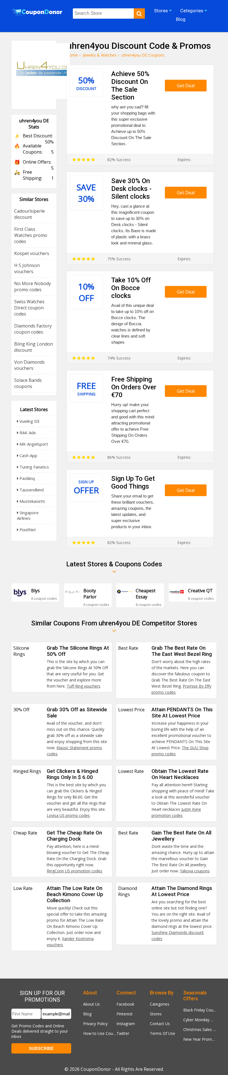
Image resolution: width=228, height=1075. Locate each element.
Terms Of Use (162, 1033)
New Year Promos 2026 (200, 1039)
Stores (156, 1013)
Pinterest (125, 1013)
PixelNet (27, 529)
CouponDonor (96, 1069)
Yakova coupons (195, 870)
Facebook (125, 1004)
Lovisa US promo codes (68, 815)
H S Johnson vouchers (27, 268)
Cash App (27, 455)
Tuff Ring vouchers (83, 686)
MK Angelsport (33, 444)
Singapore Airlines (28, 515)
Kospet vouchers (31, 253)
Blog (87, 1013)
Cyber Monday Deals (200, 1019)
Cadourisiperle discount (29, 214)
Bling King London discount (33, 347)
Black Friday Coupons (200, 1010)
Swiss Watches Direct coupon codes (29, 308)
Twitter (123, 1033)
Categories (159, 1004)
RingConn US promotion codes (74, 870)
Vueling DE (29, 421)
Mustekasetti (31, 501)
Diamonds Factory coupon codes (33, 329)
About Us (91, 1004)
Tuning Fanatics (33, 467)
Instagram (126, 1023)
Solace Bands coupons (28, 383)
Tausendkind (31, 489)
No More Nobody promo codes (32, 286)
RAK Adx (27, 432)
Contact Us (160, 1023)
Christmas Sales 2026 (200, 1029)
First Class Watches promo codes (30, 235)
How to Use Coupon (100, 1033)
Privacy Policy (95, 1023)
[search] (139, 13)
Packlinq (26, 478)
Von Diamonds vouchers (29, 365)
